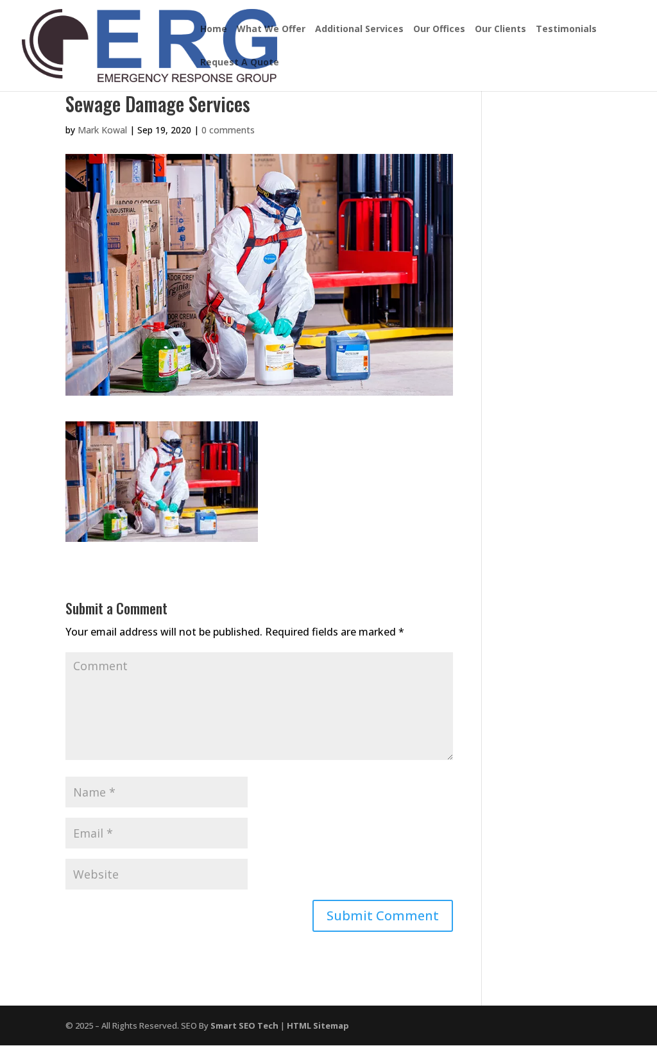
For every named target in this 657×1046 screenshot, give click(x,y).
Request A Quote (239, 63)
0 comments (228, 130)
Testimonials (566, 29)
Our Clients (500, 29)
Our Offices (439, 29)
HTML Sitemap (318, 1025)
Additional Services (359, 29)
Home (213, 29)
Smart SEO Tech (244, 1025)
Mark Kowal (102, 130)
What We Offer (271, 29)
